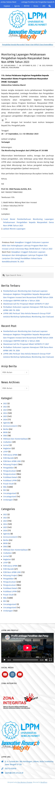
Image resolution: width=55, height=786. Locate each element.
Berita (5, 429)
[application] (27, 648)
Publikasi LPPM (10, 480)
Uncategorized (9, 493)
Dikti (5, 435)
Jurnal (6, 445)
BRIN (5, 432)
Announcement (10, 426)
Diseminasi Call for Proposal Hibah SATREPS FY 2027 (26, 304)
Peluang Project (10, 464)
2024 (5, 413)
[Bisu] (46, 660)
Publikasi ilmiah (10, 477)
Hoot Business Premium (24, 782)
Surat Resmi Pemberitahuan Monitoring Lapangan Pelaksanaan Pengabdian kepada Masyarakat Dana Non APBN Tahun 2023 (28, 222)
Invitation (7, 442)
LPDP (5, 451)
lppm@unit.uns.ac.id (14, 773)
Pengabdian (8, 468)
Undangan (8, 500)
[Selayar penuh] (50, 660)
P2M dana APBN (10, 455)
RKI (4, 490)
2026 (5, 419)
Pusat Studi (8, 484)
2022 (5, 403)
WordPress (43, 782)
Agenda (6, 423)
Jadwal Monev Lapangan (14, 229)
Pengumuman (14, 68)
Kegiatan (7, 448)
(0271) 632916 (10, 768)
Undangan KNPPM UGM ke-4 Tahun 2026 (21, 300)
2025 (5, 416)
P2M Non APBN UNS (12, 461)
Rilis (5, 487)
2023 (43, 65)
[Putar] (4, 660)
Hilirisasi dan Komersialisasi (15, 439)
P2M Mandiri (8, 458)
